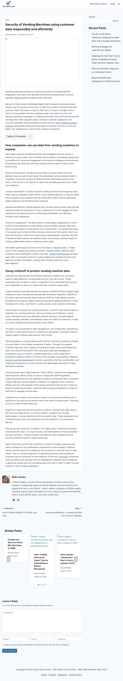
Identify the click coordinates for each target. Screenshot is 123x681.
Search (92, 17)
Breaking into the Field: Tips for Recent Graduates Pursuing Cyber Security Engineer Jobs (106, 59)
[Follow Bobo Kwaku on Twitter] (18, 500)
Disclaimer (62, 675)
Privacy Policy (75, 675)
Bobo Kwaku (12, 34)
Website (62, 639)
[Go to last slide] (8, 559)
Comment (8, 612)
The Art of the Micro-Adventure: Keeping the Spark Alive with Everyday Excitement (106, 37)
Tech (7, 20)
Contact (52, 675)
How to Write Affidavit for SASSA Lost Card (19, 512)
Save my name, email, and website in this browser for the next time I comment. (37, 645)
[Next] (76, 559)
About (44, 675)
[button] (29, 136)
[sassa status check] (8, 3)
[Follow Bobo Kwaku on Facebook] (14, 500)
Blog (113, 4)
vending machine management (19, 360)
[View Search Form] (119, 4)
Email (34, 639)
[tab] (38, 584)
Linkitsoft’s (63, 456)
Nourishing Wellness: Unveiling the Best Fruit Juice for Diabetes (64, 512)
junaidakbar (66, 568)
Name (6, 639)
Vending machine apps (59, 254)
